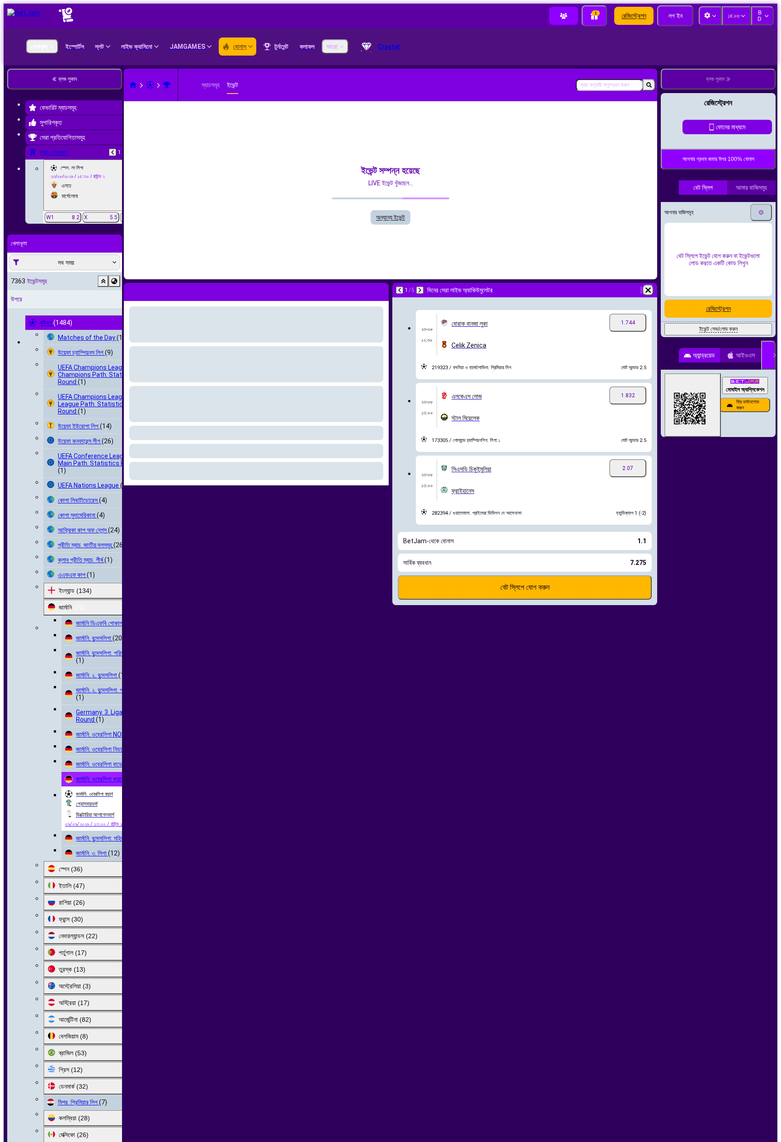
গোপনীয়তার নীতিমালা (708, 362)
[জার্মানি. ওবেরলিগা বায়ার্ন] (166, 85)
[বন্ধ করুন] (768, 588)
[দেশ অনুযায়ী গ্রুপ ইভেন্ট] (114, 281)
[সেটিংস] (761, 445)
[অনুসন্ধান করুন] (649, 85)
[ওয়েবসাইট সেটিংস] (710, 15)
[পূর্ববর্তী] (112, 152)
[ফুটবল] (150, 85)
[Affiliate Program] (563, 16)
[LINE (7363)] (132, 85)
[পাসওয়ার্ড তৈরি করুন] (734, 296)
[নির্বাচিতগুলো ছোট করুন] (103, 281)
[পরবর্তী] (419, 290)
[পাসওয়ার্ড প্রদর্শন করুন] (759, 296)
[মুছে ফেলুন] (648, 290)
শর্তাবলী (680, 362)
